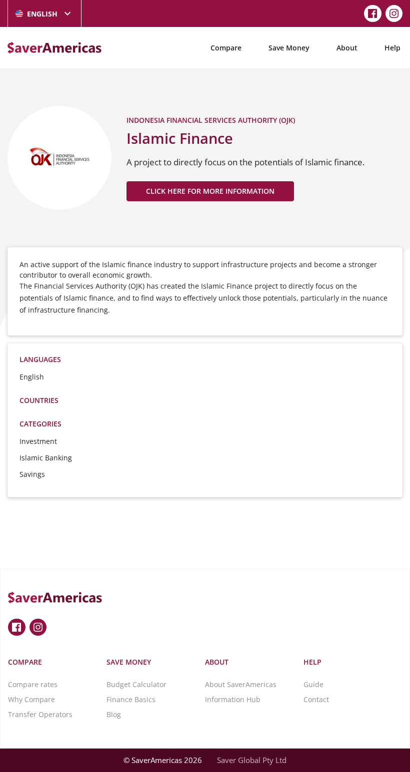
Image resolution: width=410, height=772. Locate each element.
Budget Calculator (136, 684)
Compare (226, 47)
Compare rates (33, 684)
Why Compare (31, 699)
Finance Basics (131, 699)
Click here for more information (210, 191)
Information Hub (232, 699)
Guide (314, 684)
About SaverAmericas (240, 684)
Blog (113, 714)
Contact (316, 699)
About (347, 47)
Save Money (289, 47)
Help (392, 47)
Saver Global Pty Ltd (251, 760)
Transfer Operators (40, 714)
